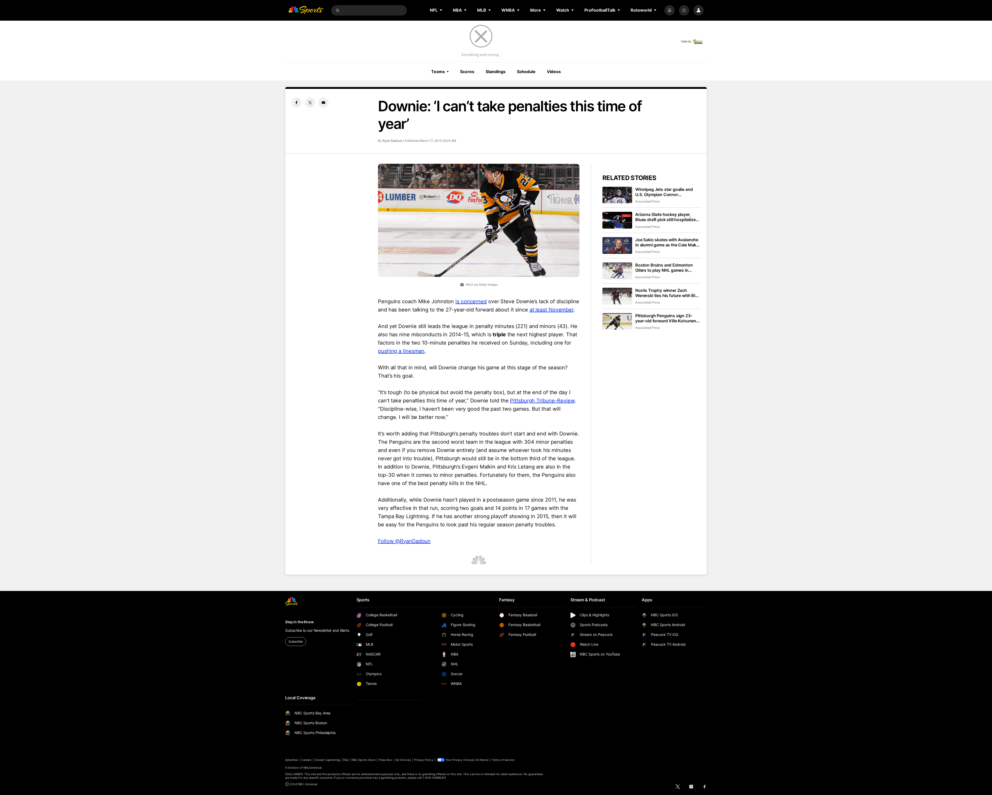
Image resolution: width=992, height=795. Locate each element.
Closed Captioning (327, 760)
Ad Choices (403, 760)
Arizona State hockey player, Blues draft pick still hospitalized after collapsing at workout (666, 217)
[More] (669, 10)
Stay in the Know (299, 622)
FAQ (345, 760)
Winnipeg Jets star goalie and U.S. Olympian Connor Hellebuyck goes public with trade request (664, 192)
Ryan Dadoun (392, 141)
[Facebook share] (296, 102)
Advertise (291, 760)
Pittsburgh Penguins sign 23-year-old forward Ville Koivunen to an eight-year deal (665, 318)
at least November (552, 310)
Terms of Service (503, 760)
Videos (554, 71)
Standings (496, 71)
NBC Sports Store (364, 760)
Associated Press (647, 201)
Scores (467, 71)
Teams (438, 71)
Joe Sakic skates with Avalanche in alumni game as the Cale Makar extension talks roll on (667, 242)
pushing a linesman (401, 351)
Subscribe (296, 641)
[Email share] (323, 102)
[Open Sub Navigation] (441, 10)
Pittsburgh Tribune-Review (542, 401)
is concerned (471, 301)
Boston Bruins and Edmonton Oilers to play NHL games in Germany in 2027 (664, 267)
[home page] (305, 10)
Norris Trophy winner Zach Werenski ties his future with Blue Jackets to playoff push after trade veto (667, 293)
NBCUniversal (312, 767)
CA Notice (482, 760)
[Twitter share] (310, 102)
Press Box (385, 760)
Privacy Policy (423, 760)
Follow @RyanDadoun (404, 541)
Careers (306, 760)
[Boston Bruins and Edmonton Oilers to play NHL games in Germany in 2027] (617, 270)
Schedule (526, 71)
